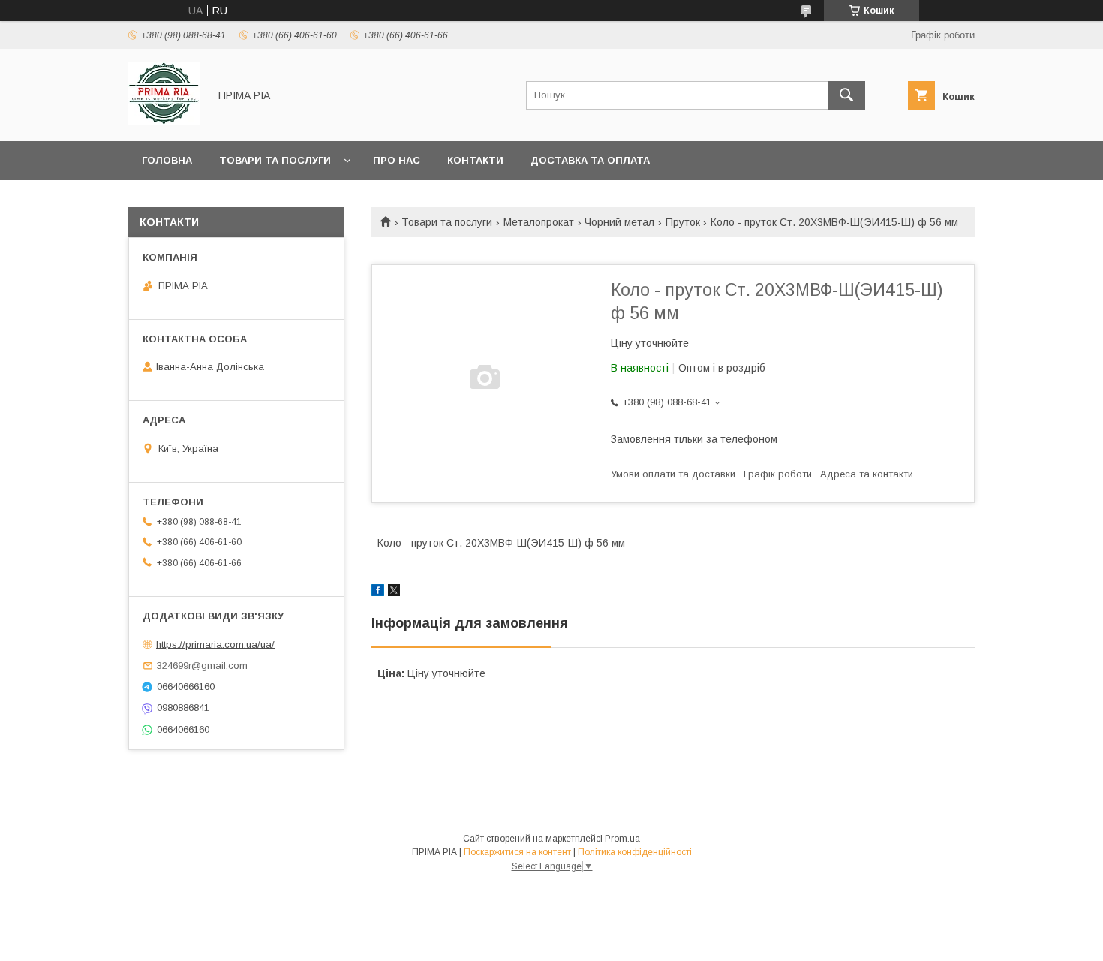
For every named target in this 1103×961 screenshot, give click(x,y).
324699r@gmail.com (202, 665)
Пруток (683, 222)
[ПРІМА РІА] (164, 122)
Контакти (475, 160)
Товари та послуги (275, 160)
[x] (394, 592)
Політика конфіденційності (635, 852)
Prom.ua (622, 838)
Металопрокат (538, 222)
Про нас (396, 160)
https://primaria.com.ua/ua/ (215, 643)
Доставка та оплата (590, 160)
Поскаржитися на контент (517, 852)
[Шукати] (846, 95)
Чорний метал (619, 222)
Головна (167, 160)
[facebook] (377, 592)
